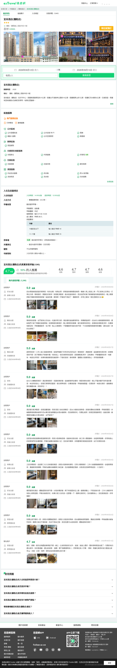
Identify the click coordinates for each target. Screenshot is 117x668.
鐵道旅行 (21, 650)
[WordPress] (53, 650)
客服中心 (84, 3)
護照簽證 (7, 657)
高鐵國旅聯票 (22, 657)
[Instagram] (47, 650)
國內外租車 (22, 654)
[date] (30, 70)
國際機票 (7, 637)
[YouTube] (41, 650)
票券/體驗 (7, 647)
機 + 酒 (20, 644)
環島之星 (7, 650)
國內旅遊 (21, 647)
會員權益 (41, 625)
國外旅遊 (21, 640)
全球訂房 (4, 9)
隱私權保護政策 (62, 664)
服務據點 (77, 625)
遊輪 (5, 644)
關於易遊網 (23, 625)
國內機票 (21, 637)
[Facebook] (35, 650)
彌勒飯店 (21, 9)
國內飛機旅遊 (8, 654)
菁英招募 (94, 625)
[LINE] (59, 650)
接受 (109, 663)
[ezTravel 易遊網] (14, 3)
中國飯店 (13, 9)
